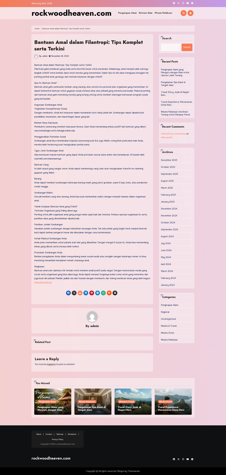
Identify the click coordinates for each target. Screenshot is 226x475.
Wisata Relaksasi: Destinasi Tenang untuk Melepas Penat (175, 113)
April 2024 (166, 264)
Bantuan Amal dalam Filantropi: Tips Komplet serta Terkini (88, 45)
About (38, 434)
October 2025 (168, 167)
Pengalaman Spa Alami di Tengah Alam (173, 84)
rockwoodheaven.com (72, 13)
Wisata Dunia (167, 332)
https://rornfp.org (43, 282)
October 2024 (168, 222)
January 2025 (168, 201)
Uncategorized (168, 319)
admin (45, 56)
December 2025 (169, 160)
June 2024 (166, 250)
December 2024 (169, 208)
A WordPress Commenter (173, 133)
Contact (49, 434)
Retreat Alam (145, 12)
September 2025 (169, 174)
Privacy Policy (57, 439)
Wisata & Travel (169, 326)
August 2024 (167, 236)
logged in (51, 364)
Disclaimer (72, 434)
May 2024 (166, 257)
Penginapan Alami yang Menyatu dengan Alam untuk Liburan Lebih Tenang (175, 72)
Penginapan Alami (127, 12)
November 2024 (169, 215)
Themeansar (134, 471)
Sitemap (59, 434)
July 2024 (166, 243)
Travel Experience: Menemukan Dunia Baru (171, 408)
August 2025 (167, 181)
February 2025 (168, 194)
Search (167, 38)
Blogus (121, 471)
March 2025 (167, 187)
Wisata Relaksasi (163, 12)
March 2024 (167, 271)
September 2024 (169, 229)
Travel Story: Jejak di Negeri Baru (129, 408)
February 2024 (168, 278)
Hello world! (166, 137)
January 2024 (168, 285)
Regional (165, 312)
